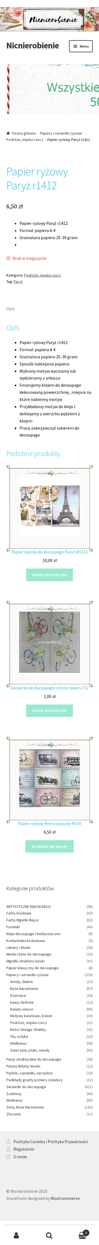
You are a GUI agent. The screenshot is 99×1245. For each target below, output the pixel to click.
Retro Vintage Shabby (28, 1029)
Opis (10, 308)
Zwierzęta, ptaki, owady (30, 1050)
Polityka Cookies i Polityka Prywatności (50, 1141)
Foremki (13, 926)
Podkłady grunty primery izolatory (34, 1079)
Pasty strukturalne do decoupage (33, 1059)
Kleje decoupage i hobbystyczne (33, 933)
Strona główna (24, 133)
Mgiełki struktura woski (25, 961)
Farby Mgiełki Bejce (22, 920)
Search (49, 1235)
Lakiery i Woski (18, 947)
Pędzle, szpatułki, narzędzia (29, 1073)
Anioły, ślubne (21, 981)
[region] (49, 93)
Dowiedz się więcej (49, 846)
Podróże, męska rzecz (24, 139)
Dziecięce (18, 995)
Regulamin (23, 1149)
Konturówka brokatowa (25, 940)
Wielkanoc (18, 1043)
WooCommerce (65, 1198)
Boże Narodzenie (24, 988)
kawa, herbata (22, 1002)
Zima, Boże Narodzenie (25, 1107)
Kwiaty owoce (21, 1009)
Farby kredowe (18, 913)
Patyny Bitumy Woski (23, 1066)
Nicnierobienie (32, 45)
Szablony (13, 1093)
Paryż (18, 281)
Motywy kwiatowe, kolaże (31, 1015)
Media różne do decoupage (28, 954)
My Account (16, 1235)
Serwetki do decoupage (26, 1086)
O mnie (20, 1156)
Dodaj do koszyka (49, 574)
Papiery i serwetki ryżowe (61, 133)
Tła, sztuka (19, 1036)
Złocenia (13, 1114)
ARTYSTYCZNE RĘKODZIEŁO (28, 906)
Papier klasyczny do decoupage (32, 967)
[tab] (49, 309)
